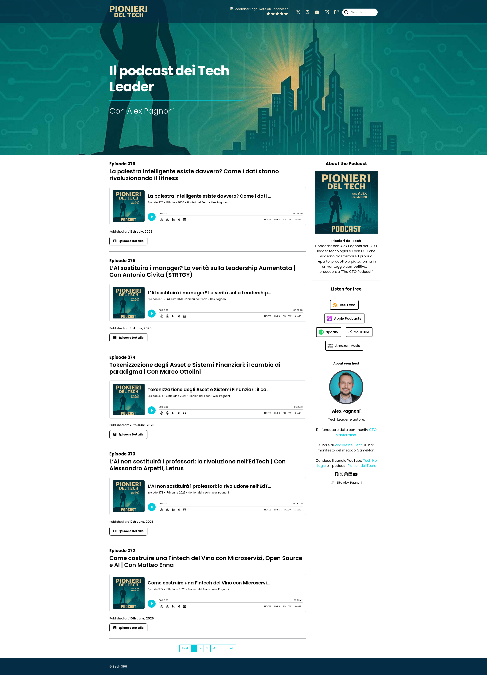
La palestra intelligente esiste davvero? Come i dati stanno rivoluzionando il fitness (194, 174)
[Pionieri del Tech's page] (324, 12)
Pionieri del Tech (361, 465)
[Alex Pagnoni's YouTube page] (355, 474)
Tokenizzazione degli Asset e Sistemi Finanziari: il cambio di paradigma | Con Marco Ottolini (194, 368)
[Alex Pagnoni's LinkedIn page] (350, 474)
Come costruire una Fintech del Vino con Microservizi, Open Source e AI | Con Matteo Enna (205, 561)
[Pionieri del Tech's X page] (298, 12)
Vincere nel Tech (349, 445)
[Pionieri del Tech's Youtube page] (314, 12)
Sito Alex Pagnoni (349, 482)
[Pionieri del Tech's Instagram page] (305, 12)
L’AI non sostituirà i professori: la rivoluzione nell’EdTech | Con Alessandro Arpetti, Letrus (197, 464)
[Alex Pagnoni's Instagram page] (346, 474)
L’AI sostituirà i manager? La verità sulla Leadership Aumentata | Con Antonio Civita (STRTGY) (202, 271)
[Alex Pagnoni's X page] (341, 474)
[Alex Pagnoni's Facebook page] (336, 474)
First (185, 648)
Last (231, 648)
